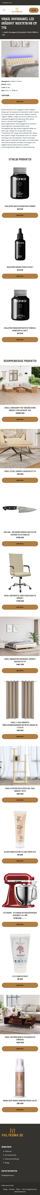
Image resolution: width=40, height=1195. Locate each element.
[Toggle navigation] (3, 10)
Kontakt (11, 1189)
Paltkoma (8, 1151)
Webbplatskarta (20, 1192)
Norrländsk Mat (10, 1155)
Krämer (19, 81)
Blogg (7, 1163)
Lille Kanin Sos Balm (20, 976)
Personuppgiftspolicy (29, 1189)
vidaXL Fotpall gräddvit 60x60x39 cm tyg (20, 471)
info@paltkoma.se (7, 2)
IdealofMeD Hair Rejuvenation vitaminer (20, 206)
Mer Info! (20, 101)
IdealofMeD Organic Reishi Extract (20, 267)
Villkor (18, 1189)
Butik (34, 10)
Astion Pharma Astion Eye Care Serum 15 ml (20, 852)
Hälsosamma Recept (12, 1159)
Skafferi (13, 81)
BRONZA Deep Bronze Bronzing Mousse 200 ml (20, 1100)
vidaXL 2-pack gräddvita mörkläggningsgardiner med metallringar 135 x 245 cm (20, 725)
